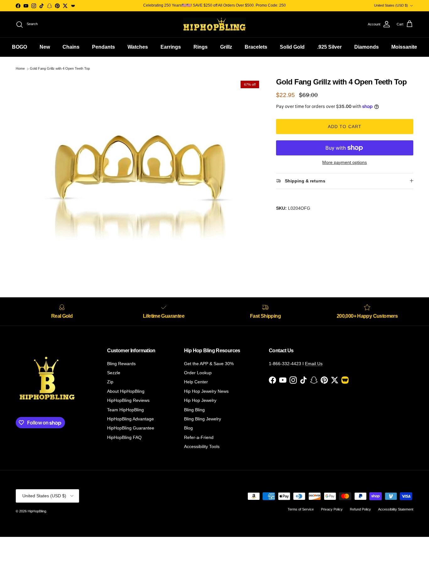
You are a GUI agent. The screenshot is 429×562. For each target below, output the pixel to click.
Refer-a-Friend (199, 437)
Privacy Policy (332, 509)
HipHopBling (37, 511)
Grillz (226, 47)
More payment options (344, 162)
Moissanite (404, 47)
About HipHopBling (125, 391)
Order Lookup (198, 372)
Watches (138, 47)
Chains (70, 47)
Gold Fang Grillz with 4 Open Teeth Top (60, 69)
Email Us (314, 363)
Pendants (103, 47)
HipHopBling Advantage (130, 418)
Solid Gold (292, 47)
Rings (200, 47)
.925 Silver (329, 47)
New (45, 47)
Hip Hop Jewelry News (206, 391)
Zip (110, 381)
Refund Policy (360, 509)
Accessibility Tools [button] (202, 446)
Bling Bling (194, 409)
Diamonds (366, 47)
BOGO (19, 47)
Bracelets (256, 47)
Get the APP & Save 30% (209, 363)
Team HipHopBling (125, 409)
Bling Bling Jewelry (202, 418)
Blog (188, 427)
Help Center (196, 381)
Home (20, 69)
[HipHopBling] (214, 24)
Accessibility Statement (395, 509)
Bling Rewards (121, 363)
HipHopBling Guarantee (130, 427)
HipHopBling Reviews (128, 400)
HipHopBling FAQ (124, 437)
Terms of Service (301, 509)
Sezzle (113, 372)
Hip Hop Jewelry (200, 400)
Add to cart (344, 126)
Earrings (170, 47)
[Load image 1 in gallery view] (139, 172)
